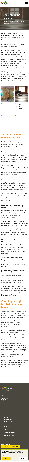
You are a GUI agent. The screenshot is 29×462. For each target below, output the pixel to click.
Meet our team (8, 419)
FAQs (5, 414)
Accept (6, 458)
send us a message (14, 362)
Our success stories (9, 432)
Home (5, 406)
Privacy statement (9, 435)
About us (6, 417)
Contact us (3, 393)
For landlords (7, 412)
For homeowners (8, 410)
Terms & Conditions (9, 438)
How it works (7, 408)
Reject (22, 458)
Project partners (8, 421)
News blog (7, 429)
